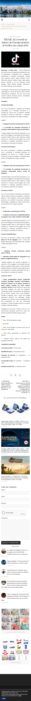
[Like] (11, 375)
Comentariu (4, 518)
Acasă (2, 24)
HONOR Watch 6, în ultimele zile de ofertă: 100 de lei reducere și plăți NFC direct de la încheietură (18, 572)
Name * (3, 490)
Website (3, 503)
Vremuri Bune (10, 24)
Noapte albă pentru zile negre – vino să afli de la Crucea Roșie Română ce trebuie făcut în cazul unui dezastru (15, 450)
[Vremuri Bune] (15, 9)
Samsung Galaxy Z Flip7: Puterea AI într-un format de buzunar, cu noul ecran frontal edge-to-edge (15, 422)
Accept (3, 698)
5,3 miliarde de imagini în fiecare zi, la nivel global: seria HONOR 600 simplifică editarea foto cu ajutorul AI (17, 552)
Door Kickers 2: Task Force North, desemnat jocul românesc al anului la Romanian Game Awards (14, 477)
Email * (3, 496)
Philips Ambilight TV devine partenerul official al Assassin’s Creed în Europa (18, 562)
